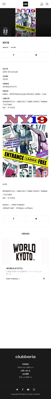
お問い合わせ (25, 370)
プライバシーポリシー (25, 367)
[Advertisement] (25, 320)
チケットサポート (25, 377)
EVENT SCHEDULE (12, 279)
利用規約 (25, 364)
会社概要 (25, 374)
